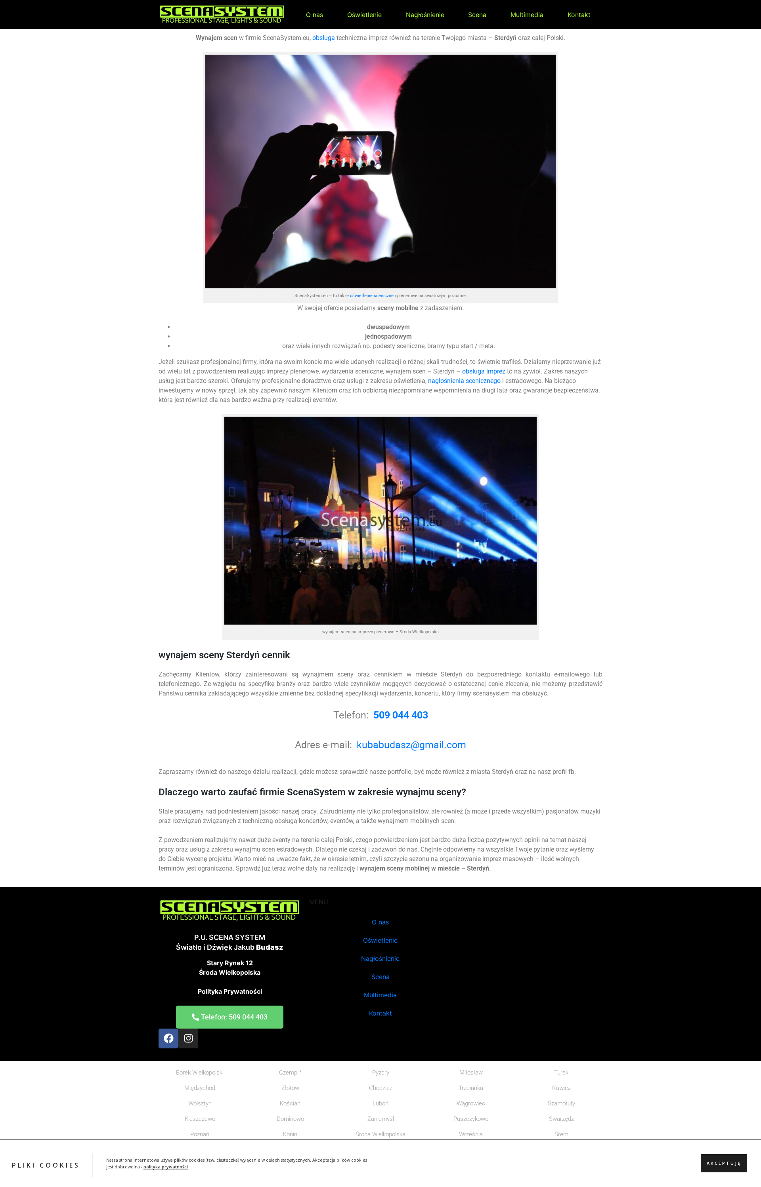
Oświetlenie (364, 15)
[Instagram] (188, 1038)
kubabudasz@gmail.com (411, 745)
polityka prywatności (165, 1167)
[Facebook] (168, 1038)
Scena (477, 15)
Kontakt (579, 15)
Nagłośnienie (425, 15)
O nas (314, 15)
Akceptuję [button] (724, 1163)
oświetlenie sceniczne (372, 295)
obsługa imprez (483, 371)
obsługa (323, 38)
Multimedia (527, 15)
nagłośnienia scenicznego (464, 381)
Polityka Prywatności (230, 991)
